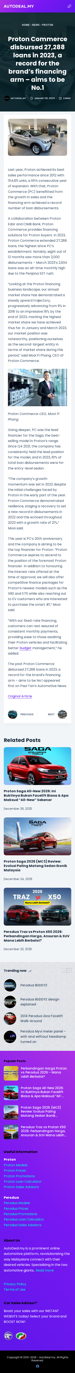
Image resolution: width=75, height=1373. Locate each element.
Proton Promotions (19, 1176)
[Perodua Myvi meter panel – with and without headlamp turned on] (10, 1037)
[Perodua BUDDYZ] (10, 985)
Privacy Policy (15, 1284)
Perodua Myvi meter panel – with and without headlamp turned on (43, 1036)
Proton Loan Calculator (23, 1181)
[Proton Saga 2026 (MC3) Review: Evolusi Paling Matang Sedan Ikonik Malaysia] (37, 836)
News (36, 25)
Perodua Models (17, 1203)
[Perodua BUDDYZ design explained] (10, 1002)
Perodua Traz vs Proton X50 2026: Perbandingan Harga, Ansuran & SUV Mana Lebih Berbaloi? (37, 936)
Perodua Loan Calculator (24, 1219)
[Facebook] (37, 1366)
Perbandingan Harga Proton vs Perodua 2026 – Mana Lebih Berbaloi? (44, 1072)
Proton (47, 25)
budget (25, 648)
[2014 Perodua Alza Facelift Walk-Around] (10, 1018)
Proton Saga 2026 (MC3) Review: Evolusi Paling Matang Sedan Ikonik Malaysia (35, 866)
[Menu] (69, 6)
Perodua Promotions (20, 1214)
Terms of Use (14, 1289)
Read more (45, 1270)
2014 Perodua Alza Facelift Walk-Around (41, 1018)
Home (26, 25)
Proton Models (16, 1165)
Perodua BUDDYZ (33, 985)
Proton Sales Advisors (21, 1187)
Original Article (20, 696)
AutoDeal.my (47, 1357)
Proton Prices (15, 1170)
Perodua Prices (16, 1208)
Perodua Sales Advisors (22, 1225)
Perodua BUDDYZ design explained (39, 1002)
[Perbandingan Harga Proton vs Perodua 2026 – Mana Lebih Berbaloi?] (11, 1073)
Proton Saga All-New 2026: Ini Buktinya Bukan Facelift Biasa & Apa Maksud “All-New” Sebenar (36, 795)
